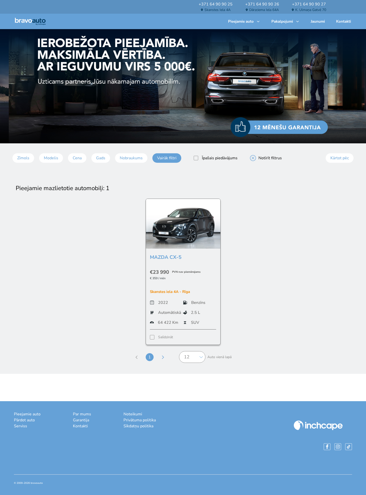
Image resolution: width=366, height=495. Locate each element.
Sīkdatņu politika (138, 426)
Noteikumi (132, 414)
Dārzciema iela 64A (264, 9)
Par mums (82, 414)
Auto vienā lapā (219, 357)
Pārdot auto (24, 420)
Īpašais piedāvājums (220, 158)
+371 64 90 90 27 (309, 4)
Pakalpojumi (282, 21)
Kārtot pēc (339, 158)
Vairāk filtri (167, 158)
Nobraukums (131, 158)
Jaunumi (318, 21)
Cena (77, 158)
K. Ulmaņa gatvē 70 (310, 9)
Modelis (51, 158)
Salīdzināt (165, 337)
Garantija (81, 420)
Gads (100, 158)
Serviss (20, 426)
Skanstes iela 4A (217, 9)
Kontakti (343, 21)
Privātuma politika (139, 420)
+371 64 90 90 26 (262, 4)
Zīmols (23, 158)
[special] (196, 158)
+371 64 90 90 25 (216, 4)
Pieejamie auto (241, 21)
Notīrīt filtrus (270, 158)
